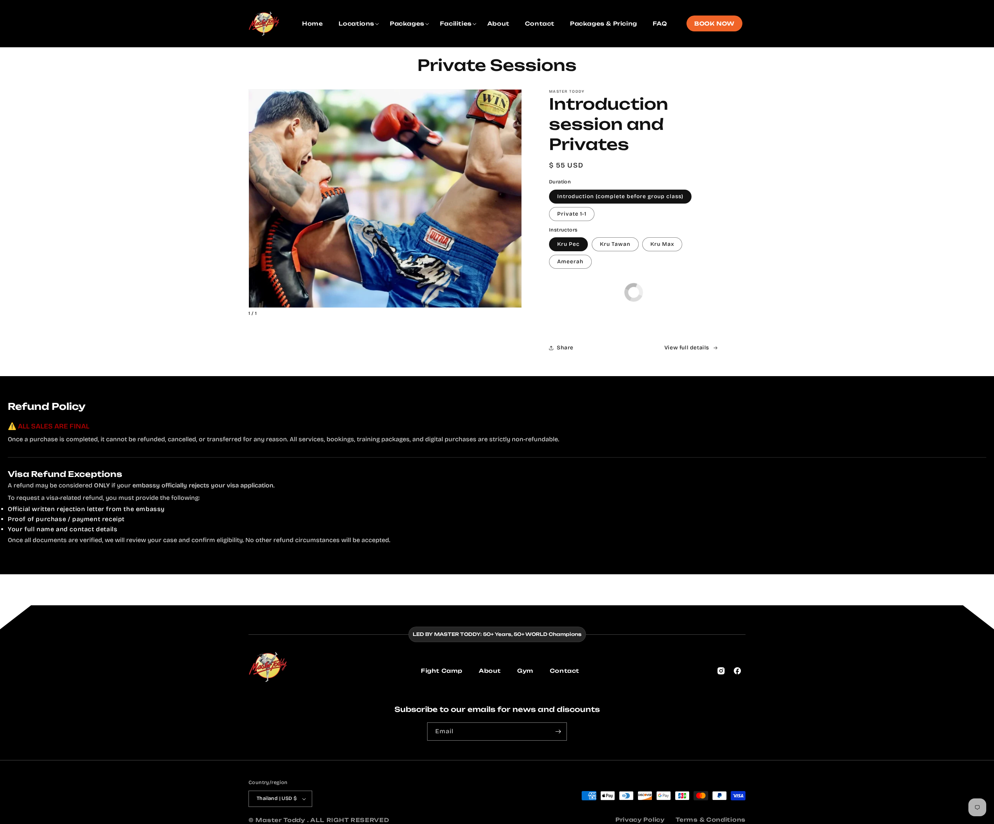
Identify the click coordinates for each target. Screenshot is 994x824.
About (490, 670)
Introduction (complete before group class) (620, 196)
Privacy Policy (640, 819)
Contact (564, 670)
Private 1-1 (571, 214)
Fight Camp (441, 670)
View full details (686, 348)
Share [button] (565, 348)
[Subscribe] (558, 731)
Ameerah (570, 261)
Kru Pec (568, 244)
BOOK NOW (714, 23)
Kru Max (662, 244)
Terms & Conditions (711, 819)
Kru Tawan (615, 244)
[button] (356, 23)
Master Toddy (281, 820)
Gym (525, 670)
